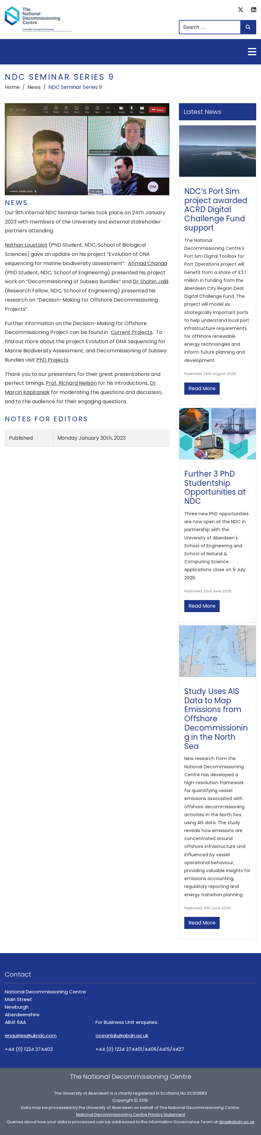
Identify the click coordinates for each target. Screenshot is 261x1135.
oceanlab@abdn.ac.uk (121, 1035)
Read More (201, 388)
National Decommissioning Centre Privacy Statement (130, 1114)
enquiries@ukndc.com (31, 1035)
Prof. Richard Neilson (71, 383)
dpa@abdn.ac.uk (236, 1122)
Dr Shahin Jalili (150, 281)
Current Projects (131, 332)
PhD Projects (52, 360)
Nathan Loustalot (26, 245)
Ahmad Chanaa (147, 263)
